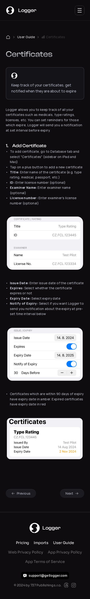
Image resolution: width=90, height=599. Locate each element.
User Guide (26, 37)
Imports (41, 542)
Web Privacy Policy (25, 552)
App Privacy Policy (65, 552)
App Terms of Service (45, 561)
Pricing (22, 542)
